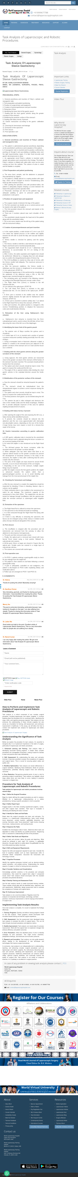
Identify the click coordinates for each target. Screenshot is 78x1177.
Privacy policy (9, 1126)
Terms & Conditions (10, 1123)
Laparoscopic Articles (62, 1109)
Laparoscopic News (61, 1120)
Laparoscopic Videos (62, 1106)
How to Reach (9, 1109)
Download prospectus (63, 144)
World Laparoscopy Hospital (19, 1175)
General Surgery (26, 52)
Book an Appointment (37, 1104)
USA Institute (72, 9)
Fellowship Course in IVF (63, 203)
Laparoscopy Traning (61, 80)
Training (14, 23)
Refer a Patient (35, 1106)
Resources (46, 23)
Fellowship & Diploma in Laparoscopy (62, 197)
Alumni (65, 23)
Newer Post (38, 700)
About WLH (8, 1104)
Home (6, 23)
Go (73, 3)
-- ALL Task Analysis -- (11, 52)
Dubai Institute (63, 9)
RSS (64, 963)
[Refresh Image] (8, 680)
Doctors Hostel (9, 1106)
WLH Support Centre (36, 1118)
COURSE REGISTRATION (39, 1127)
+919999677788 (41, 12)
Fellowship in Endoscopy (63, 200)
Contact (7, 28)
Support (56, 23)
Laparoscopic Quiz (61, 1112)
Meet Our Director (60, 85)
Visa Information (35, 1115)
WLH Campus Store (36, 1112)
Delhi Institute (53, 9)
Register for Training (63, 182)
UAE (66, 46)
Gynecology (37, 52)
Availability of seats (10, 1115)
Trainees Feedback (10, 1120)
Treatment (35, 23)
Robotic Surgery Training (62, 83)
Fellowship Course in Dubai (64, 205)
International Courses (37, 1123)
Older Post (7, 700)
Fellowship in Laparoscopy (64, 194)
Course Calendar (60, 87)
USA (72, 46)
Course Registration (62, 91)
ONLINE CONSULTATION (64, 1127)
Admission (24, 23)
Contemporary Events (37, 1120)
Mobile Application (61, 1104)
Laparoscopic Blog (61, 1115)
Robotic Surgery (9, 56)
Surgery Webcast (61, 1118)
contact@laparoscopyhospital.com (46, 15)
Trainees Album (60, 1123)
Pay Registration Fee (36, 1109)
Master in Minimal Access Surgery (62, 208)
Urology (19, 56)
